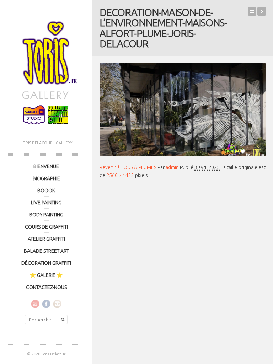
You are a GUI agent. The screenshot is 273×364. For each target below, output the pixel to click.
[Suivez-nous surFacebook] (46, 303)
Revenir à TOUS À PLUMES (128, 167)
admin (172, 167)
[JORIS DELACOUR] (46, 70)
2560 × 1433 (120, 175)
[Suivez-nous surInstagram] (57, 303)
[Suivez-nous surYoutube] (35, 303)
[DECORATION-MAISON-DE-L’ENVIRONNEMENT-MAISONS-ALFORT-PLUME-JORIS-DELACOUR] (183, 109)
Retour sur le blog (252, 11)
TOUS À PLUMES (261, 11)
